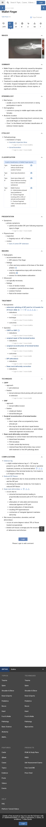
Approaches (29, 727)
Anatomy (5, 732)
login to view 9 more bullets (23, 320)
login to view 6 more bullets (23, 336)
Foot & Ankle (6, 716)
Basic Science (7, 727)
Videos (4, 783)
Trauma (4, 680)
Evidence (5, 773)
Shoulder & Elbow (8, 691)
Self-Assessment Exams (33, 763)
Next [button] (43, 48)
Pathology (5, 722)
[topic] (21, 489)
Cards (4, 752)
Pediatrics (5, 701)
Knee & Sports (7, 696)
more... (4, 737)
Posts (4, 778)
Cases (4, 763)
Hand (3, 711)
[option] (25, 48)
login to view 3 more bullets (23, 315)
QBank (4, 757)
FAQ (3, 804)
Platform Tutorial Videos (10, 809)
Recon (4, 706)
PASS (27, 757)
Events (4, 788)
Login (41, 2)
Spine (4, 686)
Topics (4, 768)
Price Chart (29, 773)
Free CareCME (30, 768)
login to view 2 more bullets (23, 145)
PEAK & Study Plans (32, 752)
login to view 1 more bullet (22, 150)
